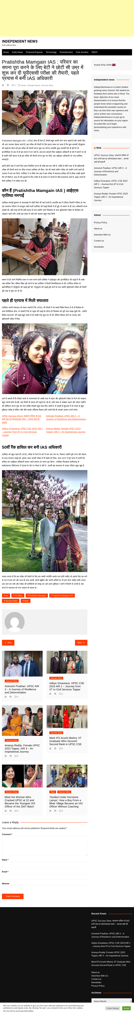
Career (23, 85)
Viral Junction (82, 52)
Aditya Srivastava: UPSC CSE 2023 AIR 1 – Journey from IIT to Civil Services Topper (22, 432)
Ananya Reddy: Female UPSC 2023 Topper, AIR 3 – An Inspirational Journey (22, 748)
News (53, 792)
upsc (26, 601)
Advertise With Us (102, 235)
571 (114, 65)
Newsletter (99, 247)
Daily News (17, 52)
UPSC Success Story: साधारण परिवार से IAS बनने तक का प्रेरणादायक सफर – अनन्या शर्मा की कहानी (21, 419)
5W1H (94, 52)
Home (6, 52)
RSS (98, 148)
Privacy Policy (100, 222)
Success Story (47, 85)
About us (98, 228)
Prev (10, 643)
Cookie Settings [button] (113, 1008)
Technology (51, 52)
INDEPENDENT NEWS (20, 41)
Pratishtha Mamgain (37, 595)
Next (80, 643)
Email (5, 872)
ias (7, 595)
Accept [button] (126, 1008)
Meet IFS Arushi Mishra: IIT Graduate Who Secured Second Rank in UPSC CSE (65, 741)
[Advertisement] (67, 18)
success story (11, 601)
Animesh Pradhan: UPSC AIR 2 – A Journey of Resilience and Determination (22, 689)
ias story (18, 595)
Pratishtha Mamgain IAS (63, 595)
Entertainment (66, 52)
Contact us (99, 241)
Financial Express (34, 52)
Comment (7, 834)
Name (5, 860)
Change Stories (33, 85)
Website (5, 883)
